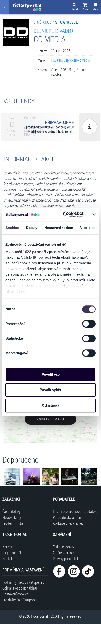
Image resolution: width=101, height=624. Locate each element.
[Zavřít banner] (94, 214)
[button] (85, 7)
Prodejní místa (12, 523)
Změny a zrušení (64, 552)
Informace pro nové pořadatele (75, 511)
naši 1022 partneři (30, 252)
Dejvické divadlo (53, 30)
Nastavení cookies (15, 593)
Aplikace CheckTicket (68, 523)
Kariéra (7, 546)
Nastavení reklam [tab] (58, 228)
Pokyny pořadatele (66, 558)
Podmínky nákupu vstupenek (23, 582)
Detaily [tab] (32, 228)
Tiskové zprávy (63, 546)
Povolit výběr (50, 390)
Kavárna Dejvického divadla (70, 60)
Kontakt (8, 558)
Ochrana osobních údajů (19, 588)
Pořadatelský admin (67, 517)
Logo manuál (11, 552)
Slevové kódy (11, 517)
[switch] (89, 324)
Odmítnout (50, 405)
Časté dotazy (11, 511)
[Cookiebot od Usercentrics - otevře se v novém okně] (63, 214)
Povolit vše (51, 374)
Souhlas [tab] (12, 228)
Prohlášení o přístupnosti (20, 599)
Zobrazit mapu (50, 419)
